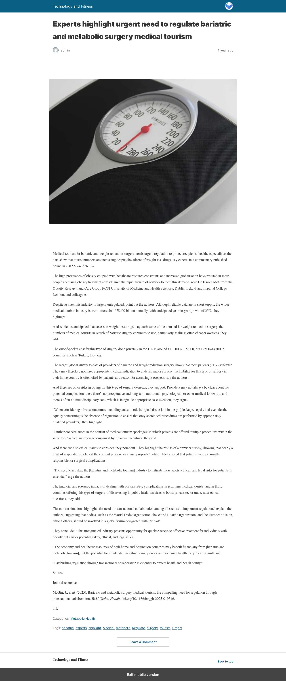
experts (81, 628)
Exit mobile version (143, 674)
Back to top (225, 661)
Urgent (177, 628)
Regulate (138, 628)
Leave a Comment (143, 642)
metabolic (123, 628)
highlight (94, 628)
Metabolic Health (82, 618)
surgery (152, 628)
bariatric (68, 628)
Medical (108, 628)
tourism (165, 628)
